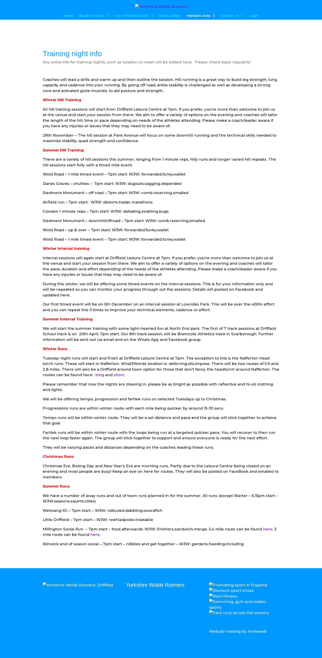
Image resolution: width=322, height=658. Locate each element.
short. (119, 375)
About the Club (91, 16)
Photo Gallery (170, 16)
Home (68, 16)
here (267, 529)
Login (253, 16)
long (99, 375)
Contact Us (230, 16)
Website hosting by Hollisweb (238, 631)
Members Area (198, 16)
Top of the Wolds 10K (131, 16)
